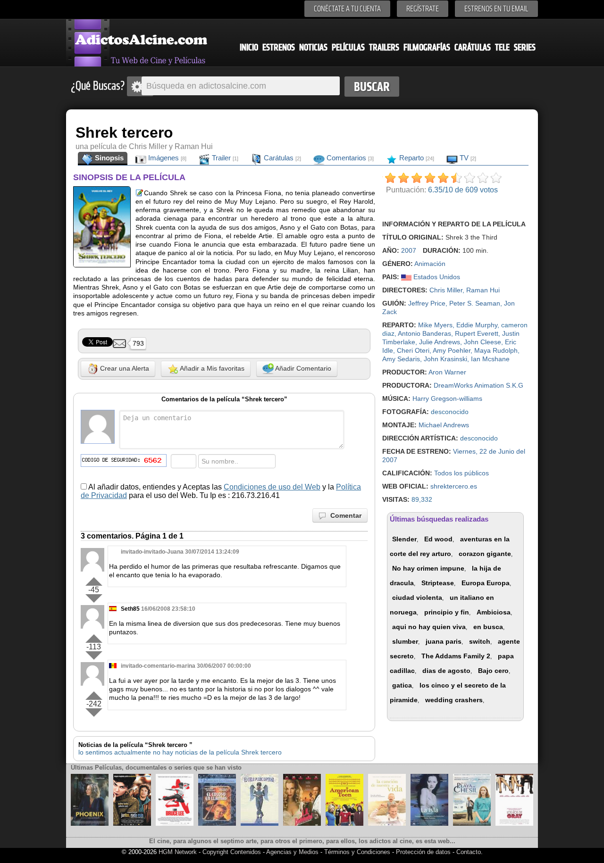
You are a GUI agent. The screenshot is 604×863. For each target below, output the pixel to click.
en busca (488, 627)
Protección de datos (423, 851)
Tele (502, 47)
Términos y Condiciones (358, 851)
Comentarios (349, 158)
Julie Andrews (439, 342)
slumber (405, 641)
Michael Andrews (444, 425)
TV (467, 158)
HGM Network (178, 851)
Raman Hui (483, 290)
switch (479, 641)
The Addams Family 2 (455, 656)
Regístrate (422, 9)
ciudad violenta (417, 597)
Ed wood (438, 539)
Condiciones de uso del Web (272, 487)
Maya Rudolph (496, 350)
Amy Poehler (451, 350)
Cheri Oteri (413, 350)
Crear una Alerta (123, 368)
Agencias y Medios (292, 851)
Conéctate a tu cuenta (347, 9)
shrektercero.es (453, 486)
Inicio (249, 47)
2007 (408, 250)
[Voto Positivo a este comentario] (94, 579)
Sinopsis (108, 158)
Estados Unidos (435, 277)
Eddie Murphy (476, 325)
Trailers (384, 47)
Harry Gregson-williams (447, 398)
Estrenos (278, 47)
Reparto (415, 158)
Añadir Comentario (302, 368)
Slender (404, 539)
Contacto (468, 851)
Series (525, 47)
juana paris (443, 641)
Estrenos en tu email (496, 9)
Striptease (437, 583)
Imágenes (166, 158)
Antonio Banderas (424, 333)
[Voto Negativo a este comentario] (94, 598)
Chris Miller (445, 290)
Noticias (313, 47)
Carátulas (472, 47)
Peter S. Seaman (474, 303)
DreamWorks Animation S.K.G (478, 385)
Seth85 (130, 609)
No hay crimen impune (428, 568)
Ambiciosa (494, 612)
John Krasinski (445, 359)
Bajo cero (493, 670)
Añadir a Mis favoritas (211, 368)
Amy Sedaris (401, 359)
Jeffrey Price (426, 303)
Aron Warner (447, 372)
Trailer (224, 158)
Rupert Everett (476, 333)
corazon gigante (485, 553)
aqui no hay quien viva (429, 627)
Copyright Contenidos (231, 851)
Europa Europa (485, 583)
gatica (402, 685)
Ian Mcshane (490, 359)
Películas (348, 47)
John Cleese (482, 342)
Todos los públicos (461, 473)
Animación (429, 263)
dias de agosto (446, 670)
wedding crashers (454, 700)
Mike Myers (435, 325)
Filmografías (426, 47)
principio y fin (446, 612)
